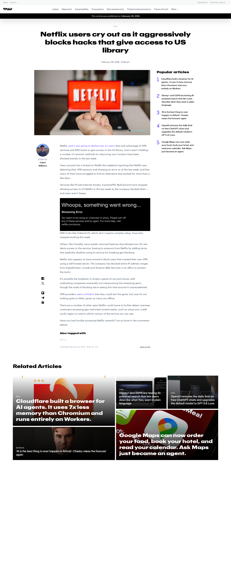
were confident (85, 294)
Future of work (161, 9)
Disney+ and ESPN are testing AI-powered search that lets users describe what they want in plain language (178, 100)
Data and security (115, 9)
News (5, 2)
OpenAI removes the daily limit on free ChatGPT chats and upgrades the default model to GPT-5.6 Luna (177, 130)
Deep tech (67, 9)
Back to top (145, 347)
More (173, 9)
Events (13, 2)
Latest (55, 9)
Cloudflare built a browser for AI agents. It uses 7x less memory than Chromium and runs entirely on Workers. (177, 83)
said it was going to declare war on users (91, 145)
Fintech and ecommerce (139, 9)
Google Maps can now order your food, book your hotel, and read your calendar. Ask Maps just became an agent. (178, 147)
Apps (115, 26)
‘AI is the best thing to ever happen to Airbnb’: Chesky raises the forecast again (175, 115)
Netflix (63, 340)
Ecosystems (98, 9)
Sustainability (81, 9)
